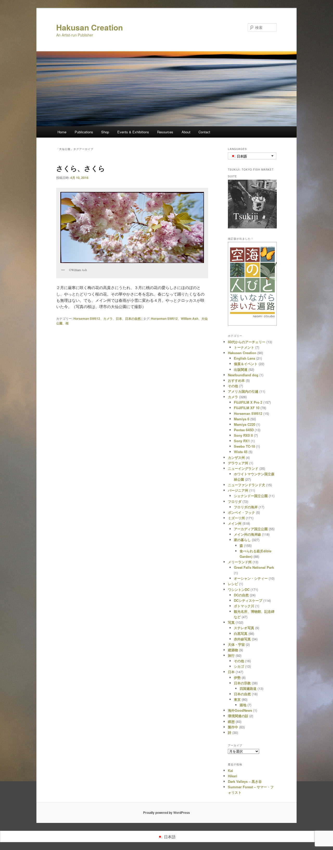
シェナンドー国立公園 (251, 495)
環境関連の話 (238, 715)
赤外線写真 (242, 638)
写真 (231, 622)
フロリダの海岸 (246, 506)
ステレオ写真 (244, 627)
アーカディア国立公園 (251, 528)
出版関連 (240, 369)
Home (61, 131)
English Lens (244, 358)
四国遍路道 (248, 688)
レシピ (233, 583)
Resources (165, 131)
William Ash (189, 318)
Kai (230, 770)
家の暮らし (242, 539)
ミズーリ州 (236, 517)
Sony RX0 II (243, 435)
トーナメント (244, 347)
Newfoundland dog (243, 374)
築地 (243, 704)
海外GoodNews (240, 710)
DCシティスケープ (248, 600)
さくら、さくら (80, 168)
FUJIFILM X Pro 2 (248, 402)
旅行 (231, 655)
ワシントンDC (238, 589)
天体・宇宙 (236, 644)
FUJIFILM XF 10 (246, 407)
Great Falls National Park (254, 567)
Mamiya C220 (244, 424)
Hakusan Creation (89, 27)
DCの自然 (241, 594)
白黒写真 (240, 633)
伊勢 (237, 677)
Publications (84, 131)
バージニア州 (238, 490)
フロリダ (234, 501)
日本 (119, 318)
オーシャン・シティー (251, 578)
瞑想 (231, 721)
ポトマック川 (244, 605)
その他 (233, 385)
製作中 (233, 726)
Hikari (232, 775)
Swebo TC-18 (244, 446)
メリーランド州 (240, 561)
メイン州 (234, 523)
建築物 (233, 649)
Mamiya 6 (241, 418)
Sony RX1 (242, 440)
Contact (204, 131)
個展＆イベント (246, 363)
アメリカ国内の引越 (243, 391)
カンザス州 (236, 457)
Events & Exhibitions (133, 131)
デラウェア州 (238, 462)
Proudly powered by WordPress (166, 812)
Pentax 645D (244, 429)
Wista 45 (240, 451)
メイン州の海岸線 (247, 534)
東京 (237, 699)
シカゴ (239, 666)
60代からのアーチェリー (246, 341)
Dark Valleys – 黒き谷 (245, 781)
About (186, 131)
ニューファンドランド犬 (246, 484)
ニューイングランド (243, 468)
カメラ (108, 318)
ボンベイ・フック (241, 512)
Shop (105, 131)
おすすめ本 (236, 380)
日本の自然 (133, 318)
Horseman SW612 (86, 318)
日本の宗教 (242, 682)
